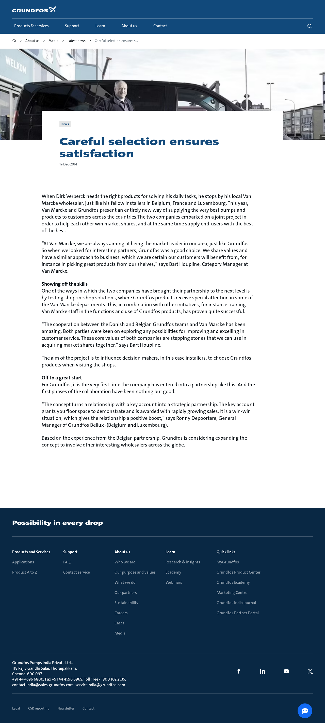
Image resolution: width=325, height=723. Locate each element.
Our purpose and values (135, 572)
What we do (125, 582)
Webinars (174, 582)
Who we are (125, 562)
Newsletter (65, 708)
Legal (16, 708)
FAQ (66, 562)
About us (122, 552)
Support (70, 552)
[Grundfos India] (14, 41)
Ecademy (173, 572)
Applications (23, 562)
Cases (119, 623)
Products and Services (31, 552)
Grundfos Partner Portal (238, 613)
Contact (88, 708)
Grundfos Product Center (239, 572)
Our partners (126, 592)
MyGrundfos (228, 562)
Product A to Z (24, 572)
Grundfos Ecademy (233, 582)
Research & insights (183, 562)
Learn (170, 552)
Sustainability (126, 602)
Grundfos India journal (236, 602)
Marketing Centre (232, 592)
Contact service (76, 572)
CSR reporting (38, 708)
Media (120, 633)
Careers (121, 613)
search (310, 26)
